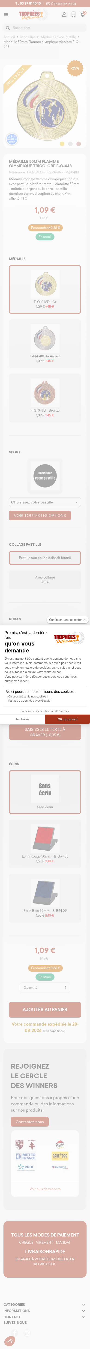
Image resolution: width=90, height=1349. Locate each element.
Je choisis (22, 719)
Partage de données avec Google (29, 700)
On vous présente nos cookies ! (28, 696)
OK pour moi (68, 719)
